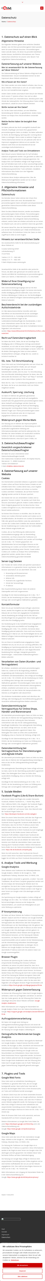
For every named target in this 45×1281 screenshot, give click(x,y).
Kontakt (4, 1232)
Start (3, 1229)
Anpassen (22, 1271)
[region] (22, 1262)
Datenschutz (6, 1237)
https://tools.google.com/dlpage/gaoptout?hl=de (25, 985)
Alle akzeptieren (22, 1265)
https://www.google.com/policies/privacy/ (21, 1129)
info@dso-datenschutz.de (15, 466)
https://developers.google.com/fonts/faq (19, 1124)
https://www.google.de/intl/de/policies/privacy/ (23, 1177)
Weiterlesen (15, 1260)
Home (4, 22)
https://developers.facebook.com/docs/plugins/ (21, 814)
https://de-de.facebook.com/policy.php (19, 850)
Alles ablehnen (22, 1276)
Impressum (5, 1235)
